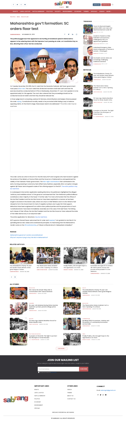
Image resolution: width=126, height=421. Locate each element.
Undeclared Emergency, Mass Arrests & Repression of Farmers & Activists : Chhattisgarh (103, 49)
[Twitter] (17, 4)
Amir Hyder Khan (97, 92)
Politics (12, 17)
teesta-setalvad (97, 102)
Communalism (86, 318)
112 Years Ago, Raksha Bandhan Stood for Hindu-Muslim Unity (103, 99)
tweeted (52, 220)
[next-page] (15, 277)
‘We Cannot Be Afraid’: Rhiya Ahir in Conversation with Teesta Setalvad (40, 290)
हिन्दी (67, 7)
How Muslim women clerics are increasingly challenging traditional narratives (102, 59)
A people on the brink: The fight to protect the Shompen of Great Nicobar (103, 112)
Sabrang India (33, 310)
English (61, 7)
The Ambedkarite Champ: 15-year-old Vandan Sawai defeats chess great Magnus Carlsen (103, 75)
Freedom (95, 53)
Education (96, 43)
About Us (96, 4)
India (18, 17)
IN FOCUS (87, 70)
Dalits (85, 81)
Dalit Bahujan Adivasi (87, 118)
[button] (112, 4)
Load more (61, 348)
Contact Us (106, 4)
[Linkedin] (72, 34)
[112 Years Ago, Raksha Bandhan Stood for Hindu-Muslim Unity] (88, 101)
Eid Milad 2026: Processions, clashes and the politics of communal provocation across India (95, 322)
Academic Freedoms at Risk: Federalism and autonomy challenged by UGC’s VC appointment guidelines (101, 38)
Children (31, 303)
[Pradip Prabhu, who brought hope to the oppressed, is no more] (75, 255)
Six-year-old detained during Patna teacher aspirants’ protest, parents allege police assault (43, 306)
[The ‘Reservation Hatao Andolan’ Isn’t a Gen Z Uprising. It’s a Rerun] (88, 89)
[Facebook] (13, 4)
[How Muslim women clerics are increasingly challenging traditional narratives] (88, 60)
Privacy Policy (53, 372)
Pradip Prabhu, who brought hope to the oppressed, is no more (95, 336)
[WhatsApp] (21, 4)
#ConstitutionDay (31, 225)
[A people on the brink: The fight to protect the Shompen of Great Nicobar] (88, 114)
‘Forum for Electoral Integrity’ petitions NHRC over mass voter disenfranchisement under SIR (102, 28)
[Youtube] (24, 4)
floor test (22, 89)
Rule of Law (24, 17)
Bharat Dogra (68, 269)
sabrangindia (97, 79)
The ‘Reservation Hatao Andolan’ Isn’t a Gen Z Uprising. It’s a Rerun (103, 87)
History (86, 105)
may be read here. (40, 217)
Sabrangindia (15, 34)
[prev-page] (11, 277)
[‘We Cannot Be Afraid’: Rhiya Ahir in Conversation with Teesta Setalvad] (18, 293)
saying (19, 101)
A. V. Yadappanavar (98, 116)
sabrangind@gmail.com (108, 390)
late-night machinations (51, 182)
